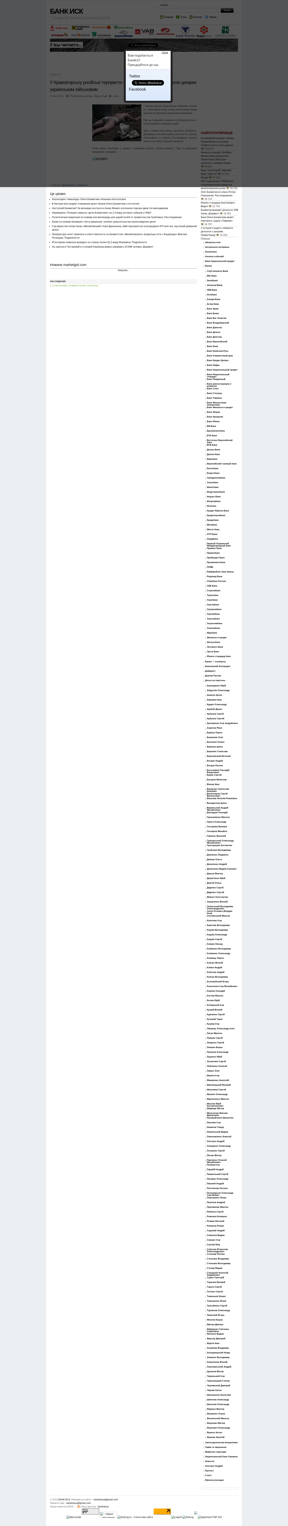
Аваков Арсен (214, 695)
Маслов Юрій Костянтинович (215, 1105)
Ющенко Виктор (215, 1409)
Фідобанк (212, 633)
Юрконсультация (214, 1480)
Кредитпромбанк (216, 515)
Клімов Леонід (215, 944)
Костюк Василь (215, 996)
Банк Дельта (213, 332)
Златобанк (212, 482)
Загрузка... (123, 270)
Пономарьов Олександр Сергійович (220, 1194)
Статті (208, 1475)
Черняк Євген (214, 1390)
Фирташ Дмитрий (216, 1339)
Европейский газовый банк (222, 464)
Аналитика (211, 252)
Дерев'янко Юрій (216, 878)
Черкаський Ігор (216, 1376)
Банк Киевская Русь (217, 351)
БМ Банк (211, 426)
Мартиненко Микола (218, 1099)
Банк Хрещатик (215, 417)
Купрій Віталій (214, 1010)
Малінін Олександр (217, 1094)
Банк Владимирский (218, 323)
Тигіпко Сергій (215, 1292)
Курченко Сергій (216, 1014)
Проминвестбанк (216, 562)
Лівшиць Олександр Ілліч (221, 1029)
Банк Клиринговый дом (220, 356)
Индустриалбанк (216, 492)
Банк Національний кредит (220, 261)
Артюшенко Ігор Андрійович (222, 723)
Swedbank (212, 280)
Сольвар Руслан (216, 1254)
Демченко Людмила (217, 855)
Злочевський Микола (218, 916)
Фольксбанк (213, 642)
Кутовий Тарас (215, 1019)
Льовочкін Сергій (216, 1061)
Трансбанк (212, 595)
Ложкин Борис (215, 1047)
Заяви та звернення (215, 1447)
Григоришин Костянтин (219, 845)
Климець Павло (215, 958)
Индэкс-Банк (214, 497)
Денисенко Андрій (217, 864)
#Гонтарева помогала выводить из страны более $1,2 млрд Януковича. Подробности (99, 242)
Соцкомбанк (213, 590)
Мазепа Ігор (213, 1075)
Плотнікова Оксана (217, 1188)
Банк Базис (213, 313)
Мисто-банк (213, 529)
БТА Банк (212, 435)
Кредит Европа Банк (218, 511)
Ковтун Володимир (217, 977)
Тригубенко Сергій (217, 1306)
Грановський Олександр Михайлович (220, 842)
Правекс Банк (214, 548)
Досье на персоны (215, 680)
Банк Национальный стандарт (218, 375)
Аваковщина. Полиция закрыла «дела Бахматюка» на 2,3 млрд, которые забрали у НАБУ (101, 212)
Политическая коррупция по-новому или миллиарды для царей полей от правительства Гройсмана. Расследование (117, 217)
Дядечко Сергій (215, 888)
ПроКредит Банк (216, 558)
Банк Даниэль (214, 327)
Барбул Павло (214, 733)
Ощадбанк (212, 539)
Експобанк (212, 468)
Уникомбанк (213, 628)
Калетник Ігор (214, 920)
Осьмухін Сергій (216, 1151)
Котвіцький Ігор (215, 1005)
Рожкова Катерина (217, 1216)
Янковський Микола (218, 1418)
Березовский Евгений (219, 756)
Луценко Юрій (214, 1057)
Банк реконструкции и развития (219, 385)
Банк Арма (212, 309)
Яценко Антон (214, 1432)
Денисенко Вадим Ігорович (221, 869)
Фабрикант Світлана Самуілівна (218, 1330)
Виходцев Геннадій (217, 812)
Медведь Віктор (215, 1108)
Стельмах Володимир (219, 1263)
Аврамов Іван (214, 700)
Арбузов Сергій (215, 714)
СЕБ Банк (212, 586)
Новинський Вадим (217, 1132)
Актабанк (212, 295)
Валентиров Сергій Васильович (217, 795)
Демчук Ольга (214, 859)
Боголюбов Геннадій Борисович (218, 771)
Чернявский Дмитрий (218, 1385)
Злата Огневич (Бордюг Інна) (220, 912)
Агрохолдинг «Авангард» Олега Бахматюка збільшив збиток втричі (89, 199)
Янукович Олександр (218, 1428)
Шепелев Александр (218, 1400)
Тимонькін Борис (216, 1296)
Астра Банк (213, 304)
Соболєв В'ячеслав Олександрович (217, 1250)
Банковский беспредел (217, 666)
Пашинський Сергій (217, 1174)
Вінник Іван (213, 784)
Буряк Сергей (214, 775)
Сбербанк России (216, 581)
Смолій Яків (213, 1245)
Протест (209, 1471)
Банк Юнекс (213, 421)
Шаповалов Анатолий (219, 1395)
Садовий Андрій (216, 1230)
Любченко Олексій (217, 1066)
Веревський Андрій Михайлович (217, 809)
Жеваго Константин (217, 897)
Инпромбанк (214, 501)
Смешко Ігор (213, 1240)
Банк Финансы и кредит (220, 407)
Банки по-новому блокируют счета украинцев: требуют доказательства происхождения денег (104, 221)
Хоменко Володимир (218, 1357)
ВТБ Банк (212, 445)
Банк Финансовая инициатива (216, 404)
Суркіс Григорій (215, 1277)
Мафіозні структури (215, 1452)
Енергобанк (213, 473)
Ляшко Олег (213, 1071)
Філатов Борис (215, 1320)
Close (165, 52)
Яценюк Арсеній (216, 1437)
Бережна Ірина (215, 747)
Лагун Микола (214, 1033)
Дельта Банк (213, 450)
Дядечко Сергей (215, 892)
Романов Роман (215, 1226)
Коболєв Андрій (216, 972)
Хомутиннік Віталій (217, 1362)
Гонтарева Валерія (217, 827)
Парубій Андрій (215, 1169)
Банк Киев (212, 346)
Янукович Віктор (216, 1423)
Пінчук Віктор (214, 1155)
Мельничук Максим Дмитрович (217, 1114)
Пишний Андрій (215, 1184)
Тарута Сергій (214, 1287)
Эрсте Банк (213, 652)
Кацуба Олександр (217, 935)
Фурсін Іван (213, 1343)
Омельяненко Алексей (219, 1137)
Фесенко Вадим (215, 1334)
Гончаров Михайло (217, 831)
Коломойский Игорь (218, 982)
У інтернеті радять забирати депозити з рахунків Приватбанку (217, 231)
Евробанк (212, 459)
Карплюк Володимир (218, 925)
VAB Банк (212, 290)
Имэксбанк (213, 487)
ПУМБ (210, 567)
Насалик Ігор (214, 1122)
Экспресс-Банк (215, 647)
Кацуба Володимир (217, 930)
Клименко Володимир (219, 949)
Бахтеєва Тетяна (215, 742)
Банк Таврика (214, 398)
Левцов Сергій (215, 1038)
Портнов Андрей (216, 1202)
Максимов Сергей (216, 1090)
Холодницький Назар (218, 1353)
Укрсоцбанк (213, 619)
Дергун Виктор (215, 874)
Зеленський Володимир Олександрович (220, 907)
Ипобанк (211, 506)
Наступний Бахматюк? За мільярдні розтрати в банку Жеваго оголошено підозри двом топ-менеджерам (110, 208)
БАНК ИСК (64, 1499)
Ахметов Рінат (214, 728)
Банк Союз (212, 389)
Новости (209, 1461)
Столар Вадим (214, 1268)
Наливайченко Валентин (220, 1118)
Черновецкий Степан (218, 1381)
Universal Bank (214, 285)
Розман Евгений (215, 1221)
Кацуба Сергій (214, 939)
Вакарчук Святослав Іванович (218, 790)
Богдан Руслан (215, 765)
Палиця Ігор (213, 1165)
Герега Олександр (216, 822)
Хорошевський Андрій (219, 1367)
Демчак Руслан (213, 676)
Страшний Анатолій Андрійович (217, 1274)
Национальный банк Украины (221, 1457)
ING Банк (212, 276)
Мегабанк (212, 525)
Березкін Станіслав (217, 751)
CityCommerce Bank (217, 271)
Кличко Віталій (215, 963)
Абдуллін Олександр (218, 690)
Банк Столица (214, 393)
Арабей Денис (214, 709)
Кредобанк (213, 520)
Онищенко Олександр (219, 1146)
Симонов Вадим (216, 1235)
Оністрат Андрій (216, 1141)
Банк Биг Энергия (216, 318)
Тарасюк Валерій (216, 1282)
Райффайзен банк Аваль (220, 572)
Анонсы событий (214, 256)
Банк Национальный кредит (222, 370)
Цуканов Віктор (215, 1371)
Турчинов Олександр (218, 1310)
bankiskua (103, 1506)
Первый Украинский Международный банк (219, 545)
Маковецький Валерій (219, 1085)
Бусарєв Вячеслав (217, 780)
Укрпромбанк (214, 609)
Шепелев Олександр (218, 1404)
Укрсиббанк (213, 614)
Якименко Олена (216, 1414)
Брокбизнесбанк (216, 431)
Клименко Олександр (218, 953)
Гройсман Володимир (219, 850)
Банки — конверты (215, 662)
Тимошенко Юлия (216, 1301)
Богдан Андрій (215, 761)
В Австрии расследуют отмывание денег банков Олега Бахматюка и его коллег (95, 203)
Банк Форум (213, 412)
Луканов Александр (217, 1052)
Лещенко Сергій (215, 1043)
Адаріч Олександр (217, 704)
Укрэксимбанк (214, 623)
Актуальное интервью (217, 247)
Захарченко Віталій (217, 902)
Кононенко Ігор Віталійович (222, 986)
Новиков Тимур (215, 1127)
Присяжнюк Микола (217, 1207)
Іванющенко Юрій (216, 686)
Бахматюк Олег (215, 737)
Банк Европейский (217, 342)
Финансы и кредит (217, 637)
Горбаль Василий (216, 836)
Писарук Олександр (217, 1179)
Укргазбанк (213, 605)
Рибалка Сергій (215, 1212)
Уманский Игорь (216, 1315)
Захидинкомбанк (216, 478)
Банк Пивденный (216, 379)
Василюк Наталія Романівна (222, 798)
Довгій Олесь (214, 883)
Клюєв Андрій (214, 967)
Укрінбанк (212, 600)
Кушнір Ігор (213, 1024)
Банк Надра (213, 365)
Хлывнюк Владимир (218, 1348)
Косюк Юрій (213, 1000)
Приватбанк (213, 553)
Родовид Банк (214, 576)
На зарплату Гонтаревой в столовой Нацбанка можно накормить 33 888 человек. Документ (102, 246)
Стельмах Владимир (218, 1259)
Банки (208, 266)
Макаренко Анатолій (218, 1080)
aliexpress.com (213, 242)
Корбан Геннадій (216, 991)
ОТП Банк (212, 534)
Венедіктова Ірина (217, 803)
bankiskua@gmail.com (106, 1499)
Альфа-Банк (213, 299)
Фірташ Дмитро (215, 1324)
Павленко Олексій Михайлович (217, 1161)
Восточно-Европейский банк (220, 441)
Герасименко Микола (218, 817)
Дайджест (210, 671)
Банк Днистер (214, 337)
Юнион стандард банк (219, 656)
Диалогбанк (213, 454)
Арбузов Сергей (215, 718)
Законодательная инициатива (221, 1442)
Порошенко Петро (216, 1198)
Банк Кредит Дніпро (218, 360)
